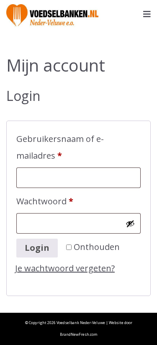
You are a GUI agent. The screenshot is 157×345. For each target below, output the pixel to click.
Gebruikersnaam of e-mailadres (60, 147)
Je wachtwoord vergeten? (65, 268)
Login (37, 247)
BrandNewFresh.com (79, 334)
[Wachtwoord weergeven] (130, 223)
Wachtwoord (58, 201)
